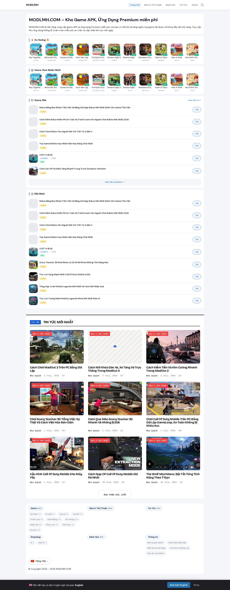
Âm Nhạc (35, 514)
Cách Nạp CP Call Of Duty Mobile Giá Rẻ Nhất (113, 475)
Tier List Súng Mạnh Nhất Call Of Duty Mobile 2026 (64, 274)
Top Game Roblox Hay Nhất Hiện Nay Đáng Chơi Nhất (66, 143)
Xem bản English (179, 585)
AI (32, 542)
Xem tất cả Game (113, 182)
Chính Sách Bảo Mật (177, 542)
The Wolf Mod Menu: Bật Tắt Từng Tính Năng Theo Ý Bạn (172, 475)
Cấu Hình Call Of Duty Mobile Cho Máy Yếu (56, 475)
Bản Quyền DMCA (155, 542)
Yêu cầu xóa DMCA (155, 553)
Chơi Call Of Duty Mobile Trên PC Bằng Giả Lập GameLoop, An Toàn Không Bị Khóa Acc (172, 422)
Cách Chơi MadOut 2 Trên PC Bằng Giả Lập (56, 369)
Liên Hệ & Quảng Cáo (179, 548)
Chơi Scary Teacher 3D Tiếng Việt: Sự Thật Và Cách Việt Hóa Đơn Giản (55, 420)
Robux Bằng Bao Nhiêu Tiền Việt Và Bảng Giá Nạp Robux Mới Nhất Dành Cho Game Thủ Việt (84, 107)
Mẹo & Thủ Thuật (152, 5)
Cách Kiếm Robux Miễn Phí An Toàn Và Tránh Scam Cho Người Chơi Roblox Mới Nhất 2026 (84, 119)
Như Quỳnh (35, 375)
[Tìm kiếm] (202, 5)
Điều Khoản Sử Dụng (156, 548)
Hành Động (54, 519)
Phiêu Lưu (52, 524)
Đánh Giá (170, 5)
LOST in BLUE (46, 155)
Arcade (49, 514)
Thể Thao (68, 524)
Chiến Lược (36, 519)
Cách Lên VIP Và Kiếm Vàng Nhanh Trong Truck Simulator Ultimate (72, 168)
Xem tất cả (193, 100)
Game (195, 5)
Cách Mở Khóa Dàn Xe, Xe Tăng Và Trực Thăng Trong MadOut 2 (114, 369)
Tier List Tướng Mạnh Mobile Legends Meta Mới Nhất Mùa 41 (69, 298)
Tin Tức (183, 5)
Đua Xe (35, 530)
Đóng (196, 585)
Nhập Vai (35, 524)
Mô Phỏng (72, 519)
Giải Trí (42, 542)
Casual (63, 514)
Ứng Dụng (36, 537)
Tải (196, 109)
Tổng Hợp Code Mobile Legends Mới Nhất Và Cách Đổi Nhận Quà (71, 286)
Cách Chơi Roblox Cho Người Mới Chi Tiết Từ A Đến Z (65, 131)
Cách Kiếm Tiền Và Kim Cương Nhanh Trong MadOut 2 (171, 369)
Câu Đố (77, 514)
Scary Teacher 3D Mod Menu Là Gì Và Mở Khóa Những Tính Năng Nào (73, 262)
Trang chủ (135, 5)
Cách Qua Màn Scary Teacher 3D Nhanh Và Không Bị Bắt (110, 420)
